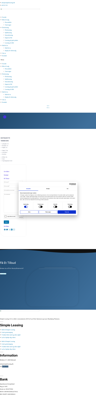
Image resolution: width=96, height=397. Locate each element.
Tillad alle (67, 211)
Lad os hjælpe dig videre (8, 337)
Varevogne (8, 25)
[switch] (41, 207)
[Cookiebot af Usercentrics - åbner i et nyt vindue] (70, 184)
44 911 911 (5, 366)
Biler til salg (5, 20)
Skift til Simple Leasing (8, 330)
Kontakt (4, 56)
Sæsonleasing (9, 35)
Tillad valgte (48, 211)
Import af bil (8, 38)
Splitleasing (8, 33)
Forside (4, 17)
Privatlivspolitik (4, 373)
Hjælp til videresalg (10, 50)
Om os (4, 53)
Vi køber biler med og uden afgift (10, 335)
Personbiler (8, 22)
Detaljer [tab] (48, 188)
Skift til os (5, 45)
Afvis (29, 211)
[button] (48, 60)
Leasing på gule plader (11, 40)
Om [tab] (67, 188)
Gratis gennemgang (7, 332)
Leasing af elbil (9, 43)
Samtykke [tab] (28, 188)
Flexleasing (5, 27)
